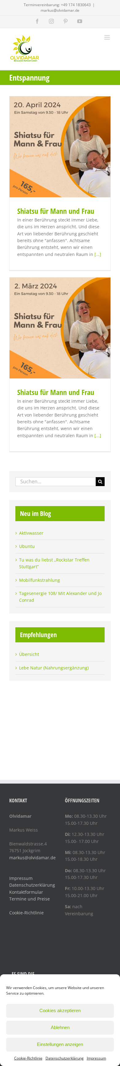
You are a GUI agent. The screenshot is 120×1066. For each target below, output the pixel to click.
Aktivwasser (31, 533)
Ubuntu (27, 546)
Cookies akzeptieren (60, 1010)
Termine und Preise (29, 899)
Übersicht (29, 654)
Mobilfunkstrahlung (39, 580)
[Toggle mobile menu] (107, 37)
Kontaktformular (26, 892)
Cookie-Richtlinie (28, 1058)
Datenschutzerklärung (65, 1058)
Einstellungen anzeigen (60, 1044)
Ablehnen (60, 1027)
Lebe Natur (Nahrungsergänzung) (54, 668)
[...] (97, 254)
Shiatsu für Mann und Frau (55, 211)
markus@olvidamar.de (60, 10)
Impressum (96, 1058)
